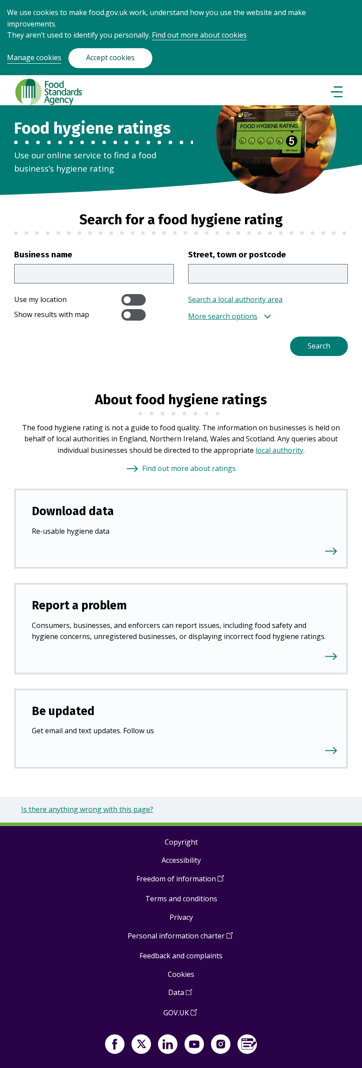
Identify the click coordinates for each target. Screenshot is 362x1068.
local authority (279, 450)
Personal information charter (180, 939)
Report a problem (79, 605)
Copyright (181, 842)
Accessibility (181, 860)
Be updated (63, 711)
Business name (43, 254)
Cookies (181, 974)
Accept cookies (110, 57)
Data (180, 996)
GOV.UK (180, 1016)
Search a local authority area (235, 299)
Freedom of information (180, 882)
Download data (73, 511)
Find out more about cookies (199, 35)
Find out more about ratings (189, 468)
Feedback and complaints (181, 956)
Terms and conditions (181, 898)
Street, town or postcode (237, 254)
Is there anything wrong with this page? (87, 809)
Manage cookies (34, 57)
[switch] (133, 300)
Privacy (181, 917)
